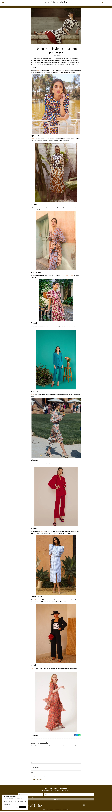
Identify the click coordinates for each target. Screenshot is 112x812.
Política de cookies (66, 809)
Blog (26, 6)
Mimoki (44, 207)
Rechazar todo (15, 807)
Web (32, 772)
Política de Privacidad (58, 809)
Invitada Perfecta (58, 55)
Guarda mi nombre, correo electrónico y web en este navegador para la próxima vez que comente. (54, 776)
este (37, 464)
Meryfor (43, 531)
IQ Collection (33, 138)
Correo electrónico (35, 767)
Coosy (38, 70)
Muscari (32, 394)
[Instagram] (102, 2)
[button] (3, 2)
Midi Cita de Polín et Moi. (68, 275)
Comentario (34, 748)
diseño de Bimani (69, 326)
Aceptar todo (22, 807)
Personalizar (7, 807)
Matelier (32, 668)
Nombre (33, 762)
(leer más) (34, 796)
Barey (36, 599)
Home (24, 6)
